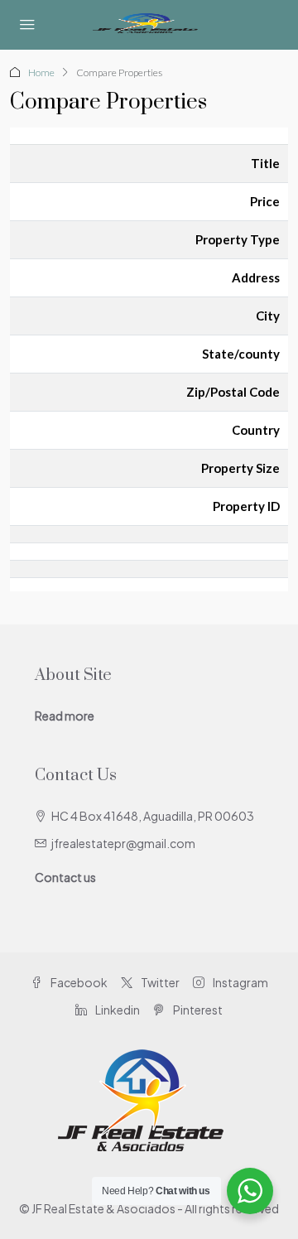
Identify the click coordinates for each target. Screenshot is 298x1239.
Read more (64, 715)
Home (41, 72)
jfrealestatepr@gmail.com (123, 843)
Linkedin (117, 1009)
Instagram (239, 982)
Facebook (78, 982)
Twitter (159, 982)
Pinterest (197, 1009)
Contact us (65, 877)
